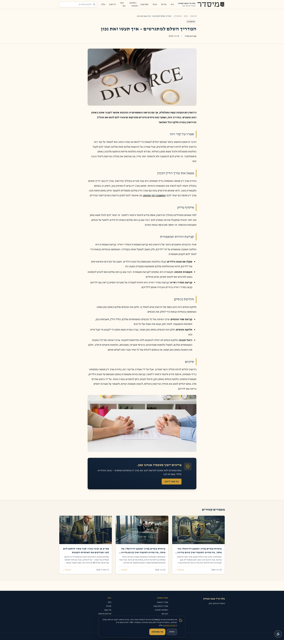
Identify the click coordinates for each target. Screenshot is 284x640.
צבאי (155, 4)
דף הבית (193, 16)
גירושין (112, 4)
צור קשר (107, 609)
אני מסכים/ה (157, 631)
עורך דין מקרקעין (161, 606)
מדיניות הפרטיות (169, 625)
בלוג (103, 4)
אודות (164, 4)
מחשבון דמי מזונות (154, 195)
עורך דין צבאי (162, 602)
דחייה (172, 631)
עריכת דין (177, 16)
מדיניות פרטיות (104, 613)
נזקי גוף (122, 4)
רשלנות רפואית (134, 4)
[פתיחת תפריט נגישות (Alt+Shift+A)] (278, 634)
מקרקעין (144, 4)
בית (172, 4)
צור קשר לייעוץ (172, 481)
